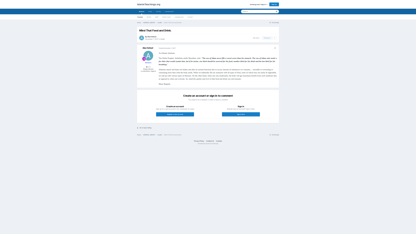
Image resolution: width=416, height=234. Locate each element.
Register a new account (175, 114)
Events (149, 17)
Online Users (166, 17)
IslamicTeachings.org (148, 4)
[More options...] (275, 48)
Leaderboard (179, 17)
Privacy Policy (199, 141)
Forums (140, 17)
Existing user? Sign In (258, 4)
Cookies (219, 141)
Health (162, 39)
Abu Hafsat (151, 37)
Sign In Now (241, 114)
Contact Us (210, 141)
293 (149, 67)
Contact (190, 17)
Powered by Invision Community (208, 143)
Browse (141, 11)
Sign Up (274, 4)
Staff (156, 17)
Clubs (150, 11)
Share (256, 38)
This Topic (267, 11)
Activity (158, 11)
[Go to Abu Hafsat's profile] (141, 38)
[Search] (276, 11)
